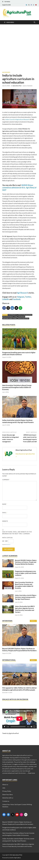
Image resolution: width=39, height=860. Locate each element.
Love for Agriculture (15, 857)
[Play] (5, 727)
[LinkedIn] (8, 814)
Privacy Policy (6, 791)
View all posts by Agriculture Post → (25, 455)
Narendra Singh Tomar (10, 318)
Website (5, 521)
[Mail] (25, 814)
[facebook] (31, 5)
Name (4, 504)
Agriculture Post (17, 85)
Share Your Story (7, 794)
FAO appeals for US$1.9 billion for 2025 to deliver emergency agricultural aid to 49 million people (19, 689)
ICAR (15, 316)
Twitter (28, 297)
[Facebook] (4, 814)
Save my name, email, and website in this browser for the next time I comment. (17, 532)
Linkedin (5, 299)
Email (4, 512)
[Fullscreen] (34, 727)
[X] (12, 814)
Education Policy (8, 316)
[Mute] (31, 727)
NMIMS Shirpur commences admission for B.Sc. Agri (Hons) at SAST (19, 187)
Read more (31, 773)
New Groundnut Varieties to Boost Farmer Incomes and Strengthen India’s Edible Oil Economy (17, 387)
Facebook (16, 299)
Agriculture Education (25, 315)
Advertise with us (7, 798)
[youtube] (36, 5)
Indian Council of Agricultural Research (17, 119)
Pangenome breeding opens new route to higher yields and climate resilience (18, 353)
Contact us (5, 801)
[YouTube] (17, 814)
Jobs (3, 788)
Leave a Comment (27, 85)
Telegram (20, 297)
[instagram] (33, 5)
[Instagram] (21, 814)
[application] (19, 718)
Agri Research (6, 72)
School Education (23, 318)
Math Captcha (7, 537)
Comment (6, 479)
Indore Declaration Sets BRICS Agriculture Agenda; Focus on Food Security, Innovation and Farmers (25, 609)
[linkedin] (26, 5)
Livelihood (21, 316)
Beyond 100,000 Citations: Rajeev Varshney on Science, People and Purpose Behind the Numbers (26, 562)
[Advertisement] (19, 48)
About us (5, 784)
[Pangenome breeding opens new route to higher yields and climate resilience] (19, 350)
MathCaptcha (8, 544)
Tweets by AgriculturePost (10, 733)
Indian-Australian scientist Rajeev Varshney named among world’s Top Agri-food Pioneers (18, 421)
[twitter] (29, 5)
